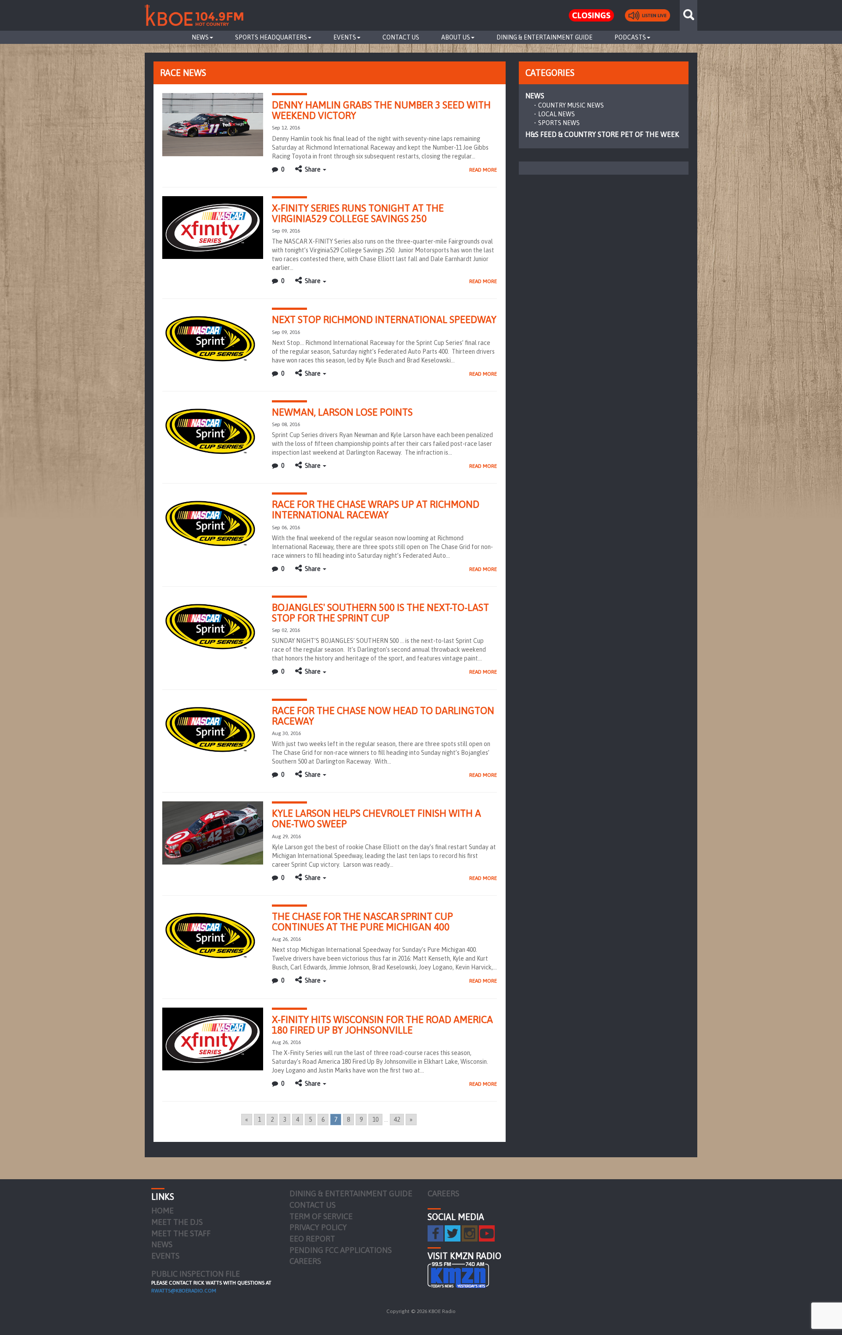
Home (162, 1210)
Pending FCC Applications (340, 1250)
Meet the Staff (180, 1233)
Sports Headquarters (271, 37)
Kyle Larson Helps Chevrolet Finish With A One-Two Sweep (376, 818)
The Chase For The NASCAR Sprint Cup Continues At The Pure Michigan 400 (362, 922)
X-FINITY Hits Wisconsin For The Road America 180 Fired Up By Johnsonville (382, 1025)
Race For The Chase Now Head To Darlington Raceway (383, 716)
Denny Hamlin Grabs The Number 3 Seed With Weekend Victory (381, 110)
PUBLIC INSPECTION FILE (195, 1273)
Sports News (559, 122)
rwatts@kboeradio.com (183, 1291)
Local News (556, 114)
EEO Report (312, 1238)
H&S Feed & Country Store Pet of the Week (602, 134)
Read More (483, 170)
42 (397, 1119)
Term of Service (321, 1216)
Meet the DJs (177, 1222)
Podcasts (630, 37)
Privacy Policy (318, 1227)
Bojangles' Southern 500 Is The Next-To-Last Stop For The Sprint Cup (380, 613)
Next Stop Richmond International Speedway (384, 319)
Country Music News (571, 105)
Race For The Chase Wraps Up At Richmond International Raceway (375, 509)
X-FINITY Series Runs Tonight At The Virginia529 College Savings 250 (358, 213)
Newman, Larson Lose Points (342, 412)
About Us (455, 37)
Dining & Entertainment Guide (544, 37)
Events (344, 37)
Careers (305, 1261)
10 (375, 1119)
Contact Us (400, 37)
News (200, 37)
